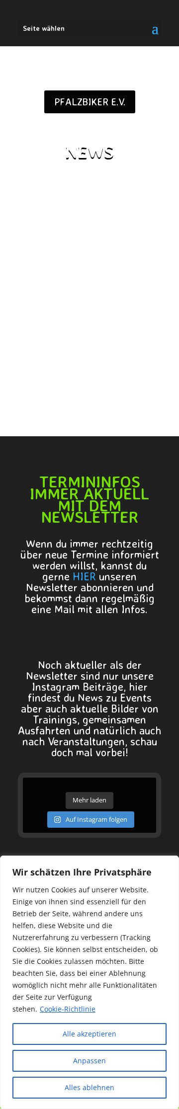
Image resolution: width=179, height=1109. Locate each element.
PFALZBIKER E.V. (89, 101)
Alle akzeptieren (89, 1033)
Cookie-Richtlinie (67, 1009)
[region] (89, 982)
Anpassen (89, 1060)
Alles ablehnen (89, 1087)
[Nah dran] (169, 864)
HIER (84, 576)
